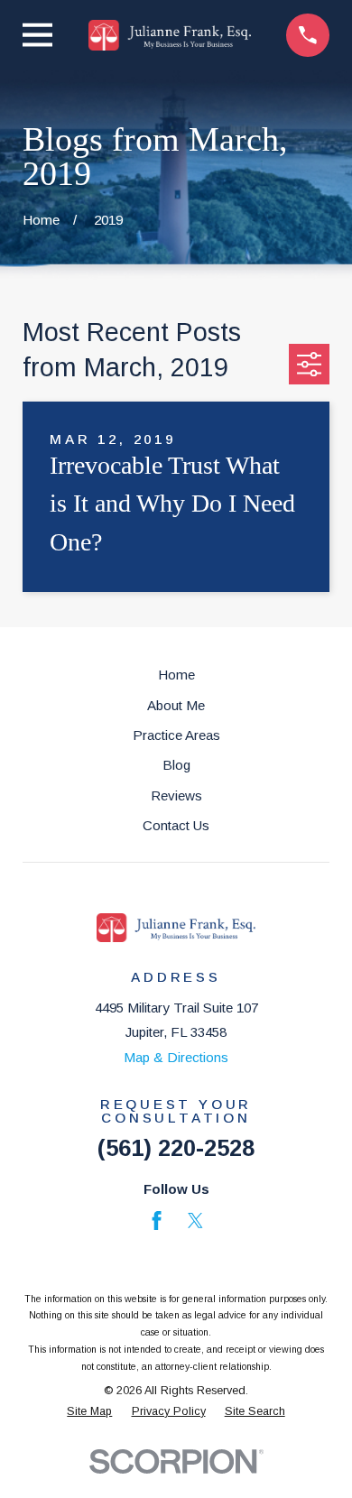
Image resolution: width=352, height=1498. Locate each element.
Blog (176, 764)
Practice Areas (176, 735)
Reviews (176, 795)
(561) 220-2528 (176, 1147)
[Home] (169, 35)
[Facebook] (156, 1220)
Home (176, 674)
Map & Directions (176, 1057)
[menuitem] (89, 1411)
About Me (176, 705)
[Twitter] (195, 1220)
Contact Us (176, 825)
